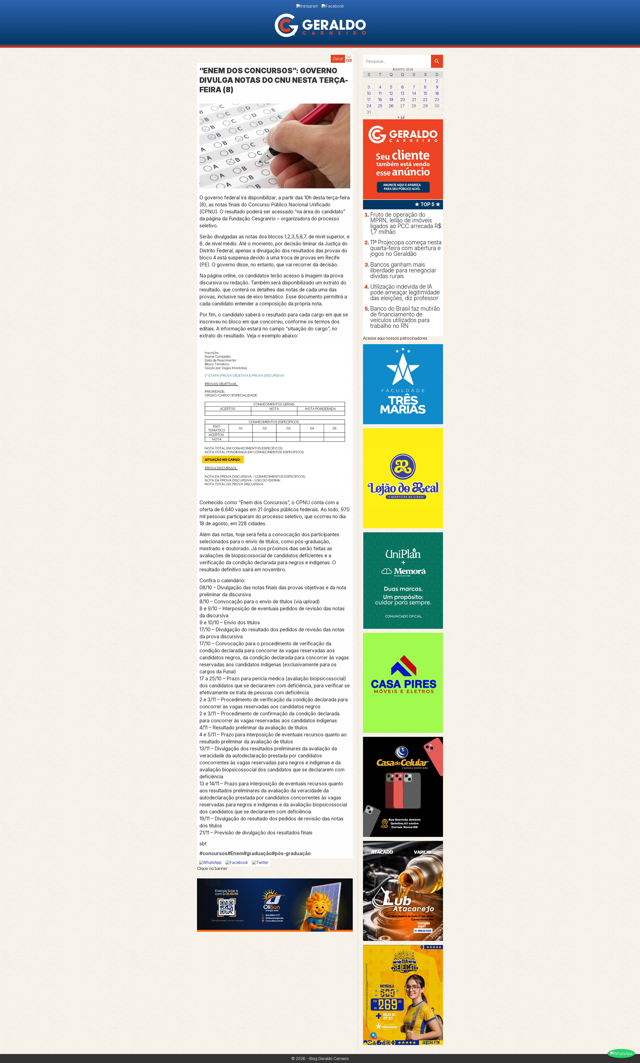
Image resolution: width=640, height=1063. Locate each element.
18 (380, 99)
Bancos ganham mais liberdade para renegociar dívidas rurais (403, 270)
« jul (401, 117)
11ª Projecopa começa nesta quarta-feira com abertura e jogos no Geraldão (406, 248)
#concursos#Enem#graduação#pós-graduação (255, 853)
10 (369, 93)
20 (402, 99)
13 (402, 93)
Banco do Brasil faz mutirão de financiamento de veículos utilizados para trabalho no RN (405, 317)
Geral (338, 58)
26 (391, 105)
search (437, 61)
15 (425, 93)
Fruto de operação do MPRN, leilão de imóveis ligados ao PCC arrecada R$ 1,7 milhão (406, 223)
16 (437, 93)
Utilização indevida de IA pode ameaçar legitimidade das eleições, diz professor (405, 292)
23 (436, 99)
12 (391, 93)
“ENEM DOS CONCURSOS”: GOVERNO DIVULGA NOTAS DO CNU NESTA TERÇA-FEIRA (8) (274, 80)
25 (380, 105)
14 (414, 93)
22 (425, 99)
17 (369, 99)
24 (368, 105)
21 (414, 99)
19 (391, 99)
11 (380, 93)
